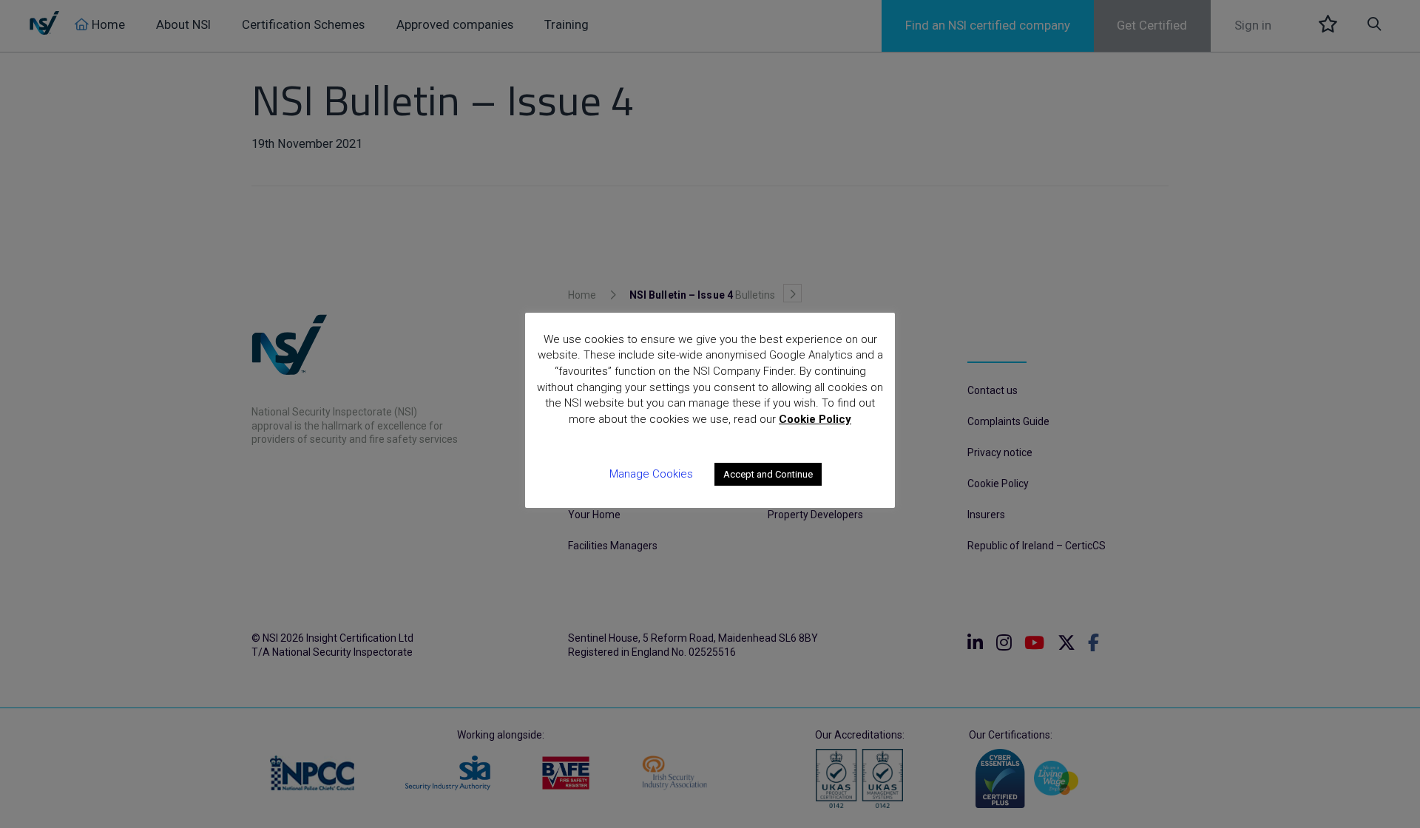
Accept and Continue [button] (768, 474)
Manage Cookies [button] (651, 474)
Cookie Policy (815, 419)
